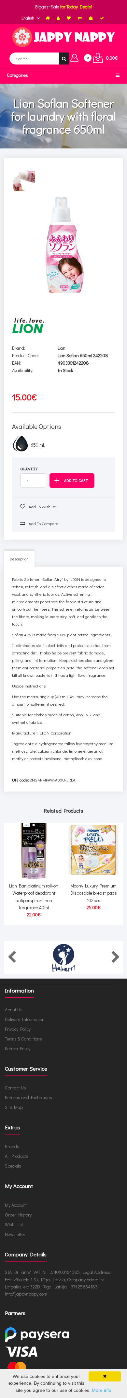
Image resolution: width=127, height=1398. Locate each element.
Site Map (14, 1107)
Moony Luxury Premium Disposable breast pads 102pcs (93, 893)
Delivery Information (25, 1019)
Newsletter (15, 1234)
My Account (16, 1205)
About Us (13, 1009)
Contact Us (15, 1088)
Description (19, 558)
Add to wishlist (42, 506)
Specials (13, 1166)
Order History (18, 1215)
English (27, 17)
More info (101, 1390)
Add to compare (43, 523)
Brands (12, 1146)
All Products (16, 1156)
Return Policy (17, 1048)
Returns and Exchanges (28, 1097)
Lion (61, 348)
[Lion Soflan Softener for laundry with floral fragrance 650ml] (63, 245)
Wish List (14, 1224)
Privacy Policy (18, 1029)
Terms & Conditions (23, 1039)
